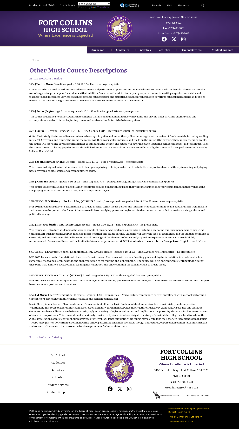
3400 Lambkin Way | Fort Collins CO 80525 (173, 17)
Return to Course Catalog (45, 78)
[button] (202, 5)
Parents (156, 5)
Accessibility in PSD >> (180, 421)
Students (183, 5)
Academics (122, 50)
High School (65, 29)
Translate (103, 7)
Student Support (222, 50)
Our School (98, 50)
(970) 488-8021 (173, 22)
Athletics (164, 50)
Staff (169, 5)
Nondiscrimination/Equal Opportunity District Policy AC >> (188, 410)
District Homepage (192, 395)
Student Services (191, 50)
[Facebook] (164, 40)
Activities (145, 50)
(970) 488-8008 (176, 28)
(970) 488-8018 (181, 33)
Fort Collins (65, 22)
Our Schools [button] (67, 5)
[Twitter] (174, 40)
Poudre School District (42, 5)
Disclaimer (205, 395)
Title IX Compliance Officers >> (185, 416)
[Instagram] (183, 40)
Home (36, 60)
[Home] (119, 28)
